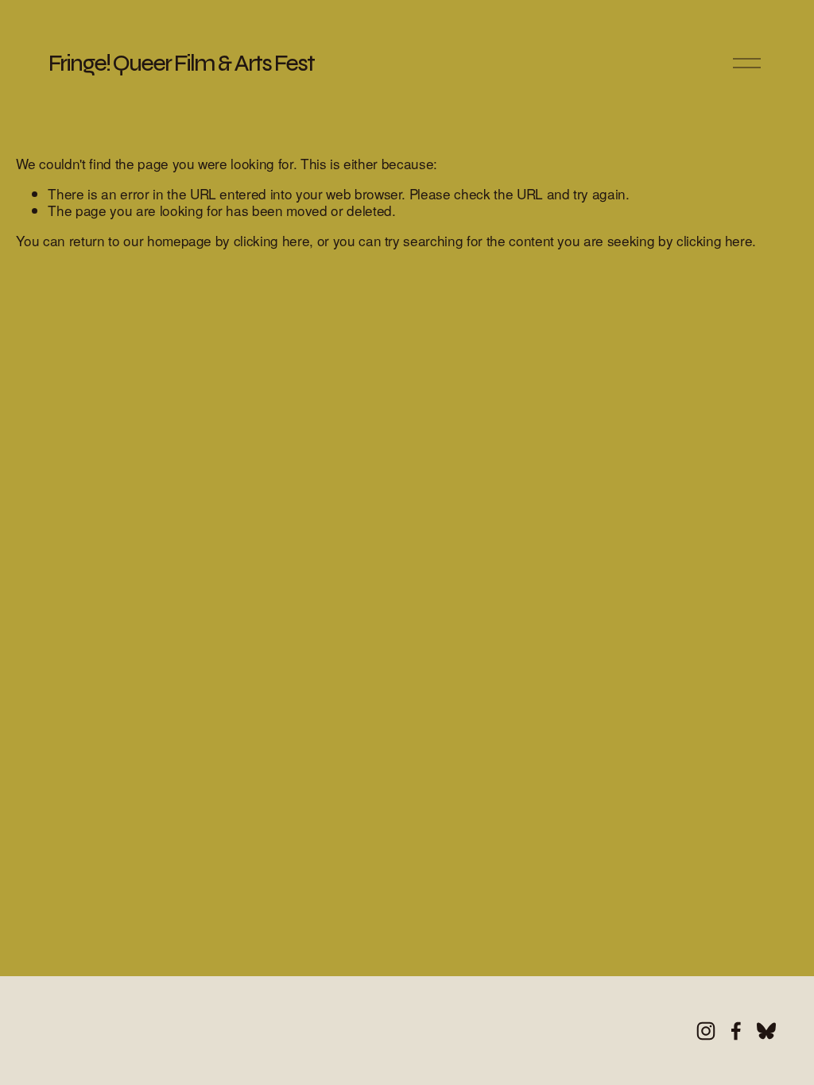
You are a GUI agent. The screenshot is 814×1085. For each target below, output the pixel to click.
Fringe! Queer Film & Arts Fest (181, 63)
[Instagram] (705, 1031)
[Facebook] (736, 1031)
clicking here (272, 240)
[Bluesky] (766, 1031)
